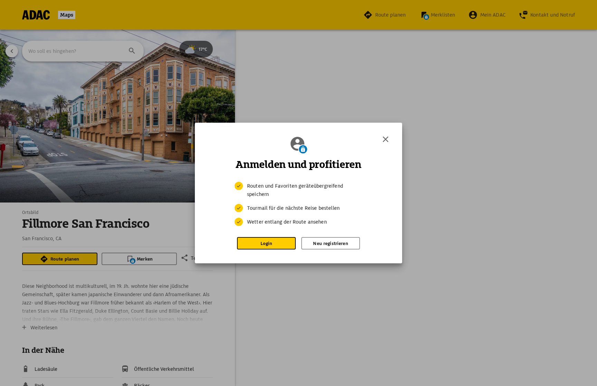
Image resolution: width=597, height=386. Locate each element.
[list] (298, 204)
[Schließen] (385, 139)
